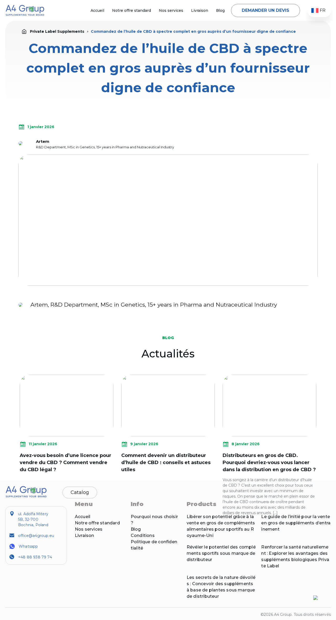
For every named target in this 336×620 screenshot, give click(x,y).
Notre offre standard (131, 10)
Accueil (97, 10)
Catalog (80, 492)
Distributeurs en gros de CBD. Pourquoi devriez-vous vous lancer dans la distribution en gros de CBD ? (269, 462)
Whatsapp (28, 546)
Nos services (171, 10)
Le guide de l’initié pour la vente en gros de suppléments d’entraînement (295, 523)
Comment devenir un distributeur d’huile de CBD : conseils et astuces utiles (166, 462)
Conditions (143, 535)
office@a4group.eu (36, 535)
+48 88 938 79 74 (35, 557)
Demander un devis (265, 10)
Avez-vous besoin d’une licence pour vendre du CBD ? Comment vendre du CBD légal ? (65, 462)
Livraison (199, 10)
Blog (220, 10)
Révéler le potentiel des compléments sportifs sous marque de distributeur (221, 553)
